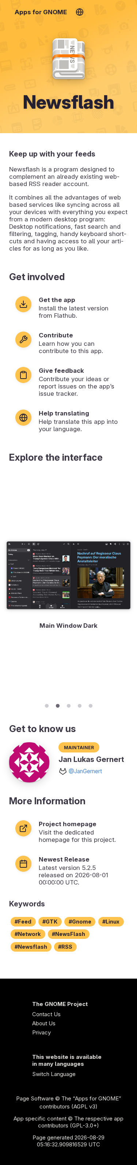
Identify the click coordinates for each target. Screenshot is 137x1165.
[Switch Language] (79, 12)
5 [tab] (90, 704)
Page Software (35, 1098)
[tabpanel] (68, 585)
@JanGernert (85, 771)
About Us (44, 1023)
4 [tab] (79, 704)
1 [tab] (46, 704)
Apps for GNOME (41, 12)
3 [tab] (68, 704)
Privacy (41, 1032)
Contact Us (46, 1014)
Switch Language (54, 1074)
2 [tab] (57, 704)
